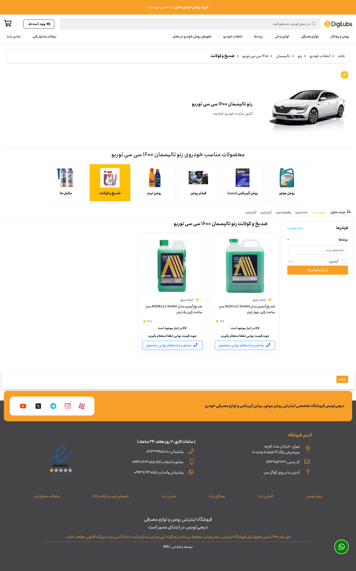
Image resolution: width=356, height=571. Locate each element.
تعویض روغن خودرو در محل (192, 36)
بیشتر (342, 379)
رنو (300, 56)
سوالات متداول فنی (44, 36)
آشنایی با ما (265, 496)
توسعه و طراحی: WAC (178, 546)
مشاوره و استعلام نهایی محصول (241, 345)
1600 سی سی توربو (255, 56)
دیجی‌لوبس (314, 496)
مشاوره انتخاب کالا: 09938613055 (158, 462)
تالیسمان (283, 56)
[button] (190, 24)
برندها (258, 36)
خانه (341, 56)
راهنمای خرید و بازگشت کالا (111, 496)
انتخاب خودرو (232, 36)
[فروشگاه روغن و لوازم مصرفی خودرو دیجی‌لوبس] (338, 24)
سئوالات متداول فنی (46, 496)
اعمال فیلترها (318, 270)
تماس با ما (14, 36)
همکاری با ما (217, 496)
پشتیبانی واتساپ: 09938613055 (159, 472)
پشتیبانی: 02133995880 (165, 452)
